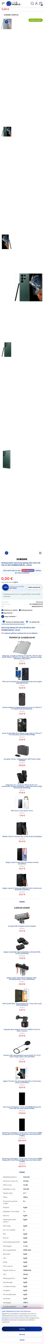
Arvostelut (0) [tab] (34, 622)
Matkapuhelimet (26, 610)
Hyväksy (22, 1329)
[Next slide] (6, 553)
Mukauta (22, 1334)
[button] (6, 72)
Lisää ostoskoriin (34, 587)
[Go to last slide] (6, 21)
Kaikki (22, 901)
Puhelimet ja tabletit (10, 610)
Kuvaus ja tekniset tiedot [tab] (15, 622)
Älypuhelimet (7, 613)
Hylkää (22, 1340)
